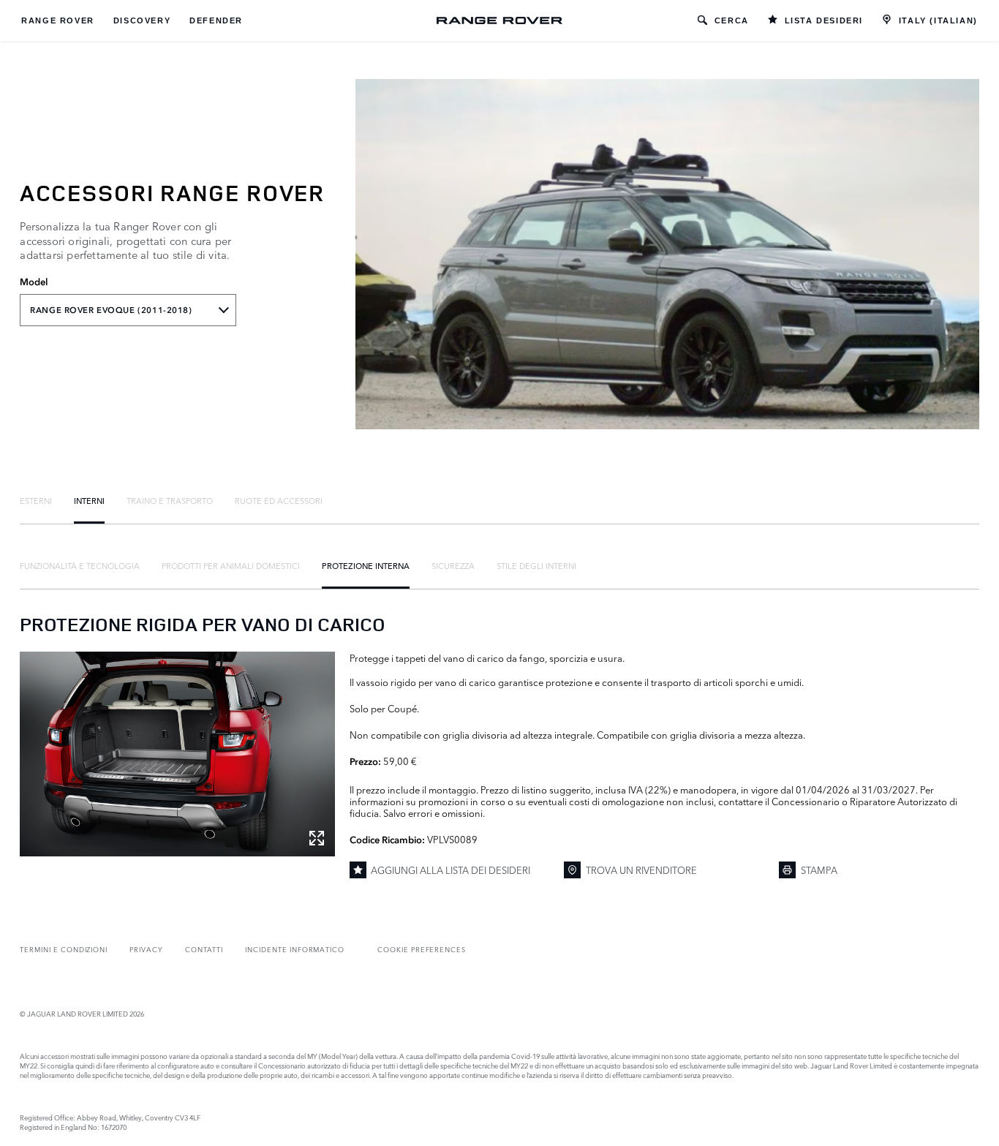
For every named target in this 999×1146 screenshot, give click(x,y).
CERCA (732, 20)
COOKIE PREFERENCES (421, 949)
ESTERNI (36, 500)
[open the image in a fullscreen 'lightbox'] (177, 754)
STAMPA (819, 869)
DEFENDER (216, 20)
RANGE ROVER (57, 20)
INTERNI (89, 500)
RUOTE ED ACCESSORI (279, 500)
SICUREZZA (453, 565)
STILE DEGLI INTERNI (536, 565)
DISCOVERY (141, 20)
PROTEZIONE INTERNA (366, 565)
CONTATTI (204, 949)
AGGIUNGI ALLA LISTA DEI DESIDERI (450, 869)
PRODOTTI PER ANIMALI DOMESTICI (231, 565)
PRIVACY (146, 949)
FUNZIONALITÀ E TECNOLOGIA (80, 565)
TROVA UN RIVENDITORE (641, 869)
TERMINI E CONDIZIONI (64, 949)
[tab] (36, 500)
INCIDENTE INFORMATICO (294, 949)
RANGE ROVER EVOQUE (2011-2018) (111, 310)
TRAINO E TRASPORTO (170, 500)
